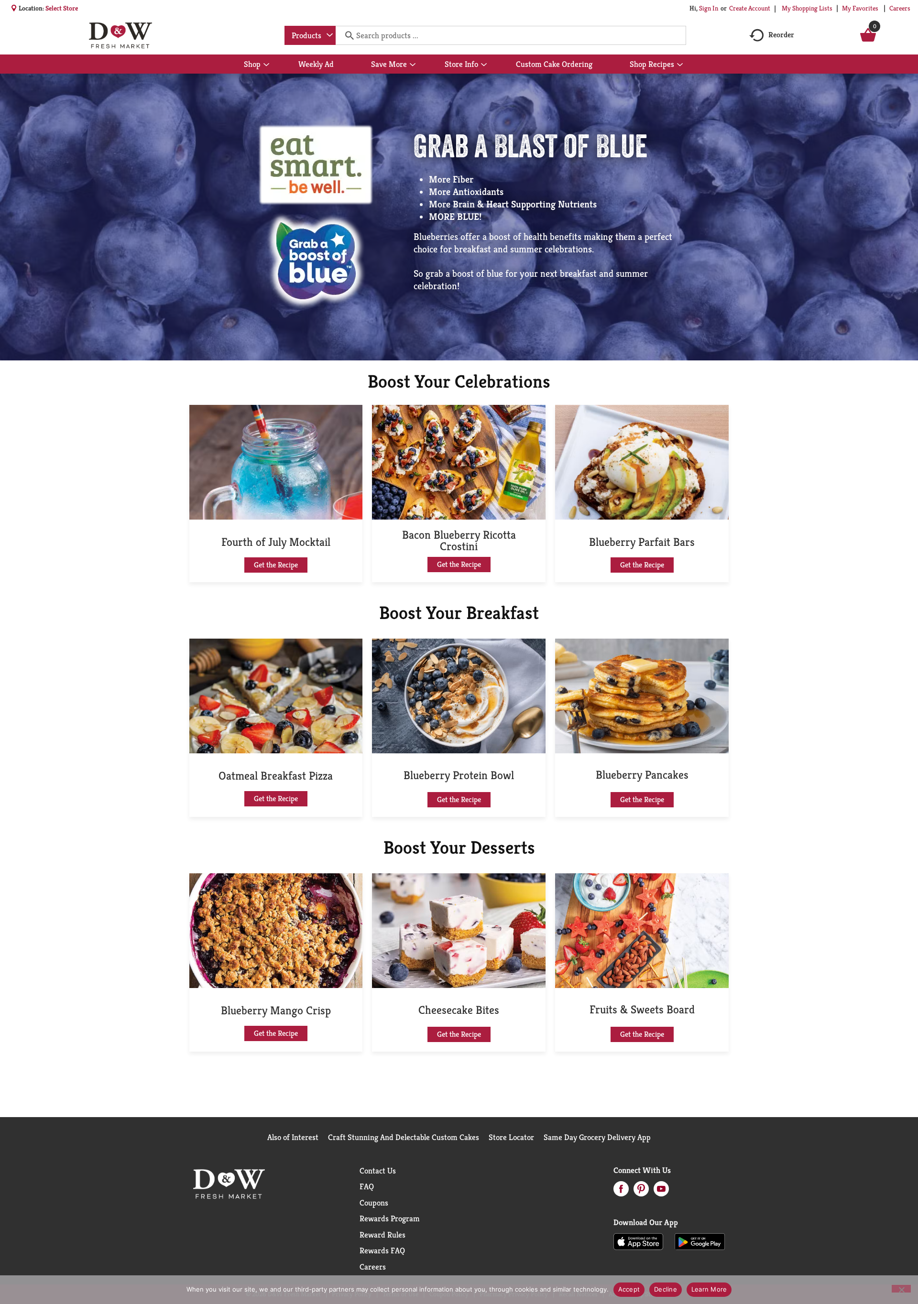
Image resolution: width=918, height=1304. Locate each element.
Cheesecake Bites (458, 1010)
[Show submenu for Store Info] (484, 65)
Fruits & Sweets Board (642, 1009)
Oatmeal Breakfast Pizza (276, 776)
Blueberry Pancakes (642, 775)
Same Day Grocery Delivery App (597, 1137)
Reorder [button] (781, 35)
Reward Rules (382, 1234)
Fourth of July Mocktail (275, 542)
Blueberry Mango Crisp (276, 1010)
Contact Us (378, 1170)
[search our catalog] (346, 35)
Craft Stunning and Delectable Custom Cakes (403, 1137)
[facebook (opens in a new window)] (621, 1191)
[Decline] (901, 1289)
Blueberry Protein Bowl (459, 775)
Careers (899, 8)
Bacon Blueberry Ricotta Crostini (459, 541)
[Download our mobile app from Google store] (700, 1241)
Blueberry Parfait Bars (642, 542)
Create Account (749, 8)
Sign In (708, 8)
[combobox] (310, 35)
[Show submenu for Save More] (412, 65)
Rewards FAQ (382, 1250)
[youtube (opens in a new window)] (661, 1191)
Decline (665, 1289)
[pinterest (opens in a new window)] (641, 1191)
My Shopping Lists (807, 8)
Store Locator (511, 1137)
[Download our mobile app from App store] (638, 1241)
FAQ (367, 1186)
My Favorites (860, 8)
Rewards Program (390, 1218)
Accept (629, 1289)
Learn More (709, 1289)
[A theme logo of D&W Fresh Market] (120, 35)
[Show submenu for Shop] (266, 65)
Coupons (374, 1202)
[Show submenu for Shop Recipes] (680, 65)
